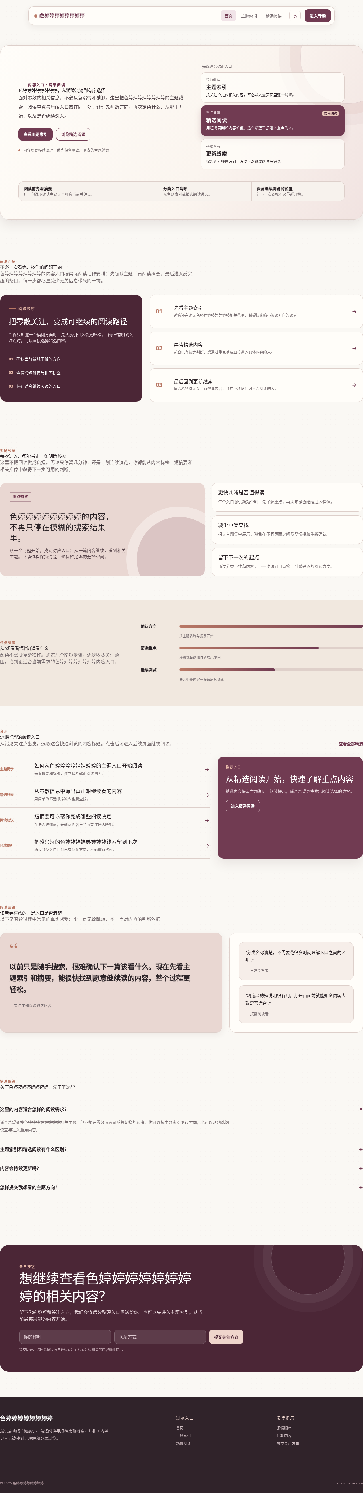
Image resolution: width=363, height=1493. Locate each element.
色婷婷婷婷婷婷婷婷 (62, 15)
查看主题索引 (36, 134)
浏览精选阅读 (73, 134)
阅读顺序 (284, 1427)
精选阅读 (274, 15)
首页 (229, 15)
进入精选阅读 (243, 806)
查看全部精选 (351, 743)
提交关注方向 (226, 1337)
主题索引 (249, 15)
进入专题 (318, 15)
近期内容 (284, 1435)
